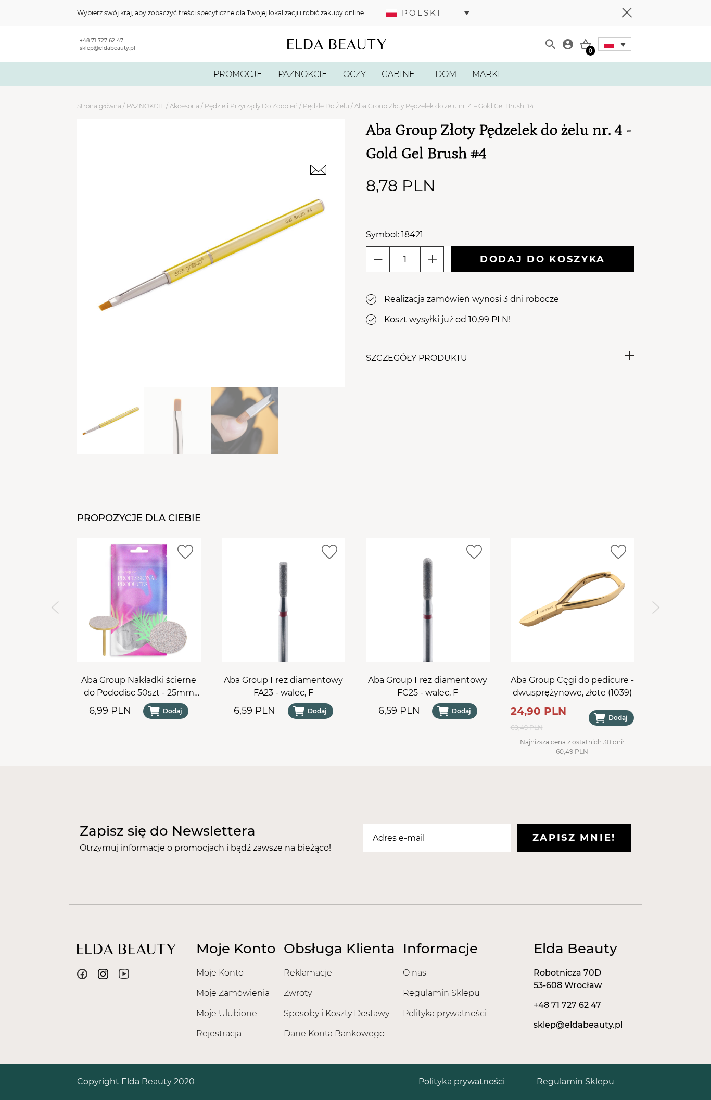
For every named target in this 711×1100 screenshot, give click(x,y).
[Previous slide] (54, 607)
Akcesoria (184, 106)
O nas (414, 973)
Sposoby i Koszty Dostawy (336, 1013)
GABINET (401, 74)
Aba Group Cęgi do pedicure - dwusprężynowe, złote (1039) (572, 686)
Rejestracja (219, 1034)
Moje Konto (220, 973)
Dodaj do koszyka (542, 259)
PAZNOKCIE (302, 74)
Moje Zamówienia (233, 993)
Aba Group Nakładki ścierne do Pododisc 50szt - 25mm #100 (138, 687)
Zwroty (298, 993)
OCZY (354, 74)
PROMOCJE (237, 74)
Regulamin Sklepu (441, 993)
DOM (445, 74)
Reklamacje (308, 973)
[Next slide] (656, 607)
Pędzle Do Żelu (326, 106)
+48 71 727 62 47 (101, 40)
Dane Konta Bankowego (334, 1034)
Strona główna (99, 106)
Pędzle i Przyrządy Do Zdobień (251, 106)
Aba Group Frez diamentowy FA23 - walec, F (283, 686)
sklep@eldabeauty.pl (107, 48)
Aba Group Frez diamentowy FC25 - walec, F (427, 686)
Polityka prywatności (445, 1013)
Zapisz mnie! (574, 837)
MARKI (486, 74)
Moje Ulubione (226, 1013)
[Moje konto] (568, 44)
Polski (421, 13)
